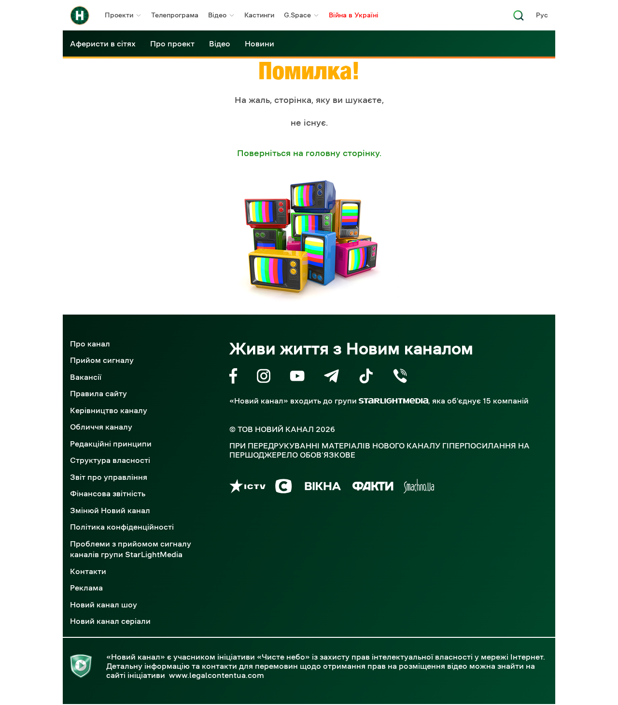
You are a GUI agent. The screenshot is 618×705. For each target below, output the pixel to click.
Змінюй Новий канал (110, 510)
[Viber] (400, 378)
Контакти (88, 571)
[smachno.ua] (419, 488)
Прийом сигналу (102, 360)
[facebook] (233, 377)
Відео (217, 15)
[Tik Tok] (366, 377)
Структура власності (110, 460)
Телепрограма (174, 15)
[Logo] (79, 15)
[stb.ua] (283, 488)
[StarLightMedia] (393, 400)
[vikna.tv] (322, 488)
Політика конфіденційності (122, 527)
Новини (259, 43)
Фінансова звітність (107, 493)
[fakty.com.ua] (372, 488)
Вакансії (85, 377)
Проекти (119, 15)
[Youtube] (297, 378)
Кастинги (259, 15)
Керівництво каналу (108, 410)
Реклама (86, 587)
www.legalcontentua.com (216, 675)
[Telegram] (331, 377)
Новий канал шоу (103, 604)
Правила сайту (98, 393)
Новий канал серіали (110, 621)
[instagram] (263, 378)
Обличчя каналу (101, 427)
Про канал (90, 343)
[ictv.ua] (247, 488)
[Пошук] (518, 18)
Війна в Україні (354, 15)
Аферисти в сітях (103, 43)
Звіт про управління (108, 477)
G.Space (297, 15)
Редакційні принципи (111, 443)
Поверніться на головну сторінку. (309, 153)
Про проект (172, 43)
